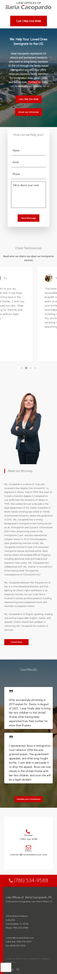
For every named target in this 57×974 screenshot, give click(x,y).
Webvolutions (11, 962)
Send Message (28, 218)
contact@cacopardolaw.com (20, 937)
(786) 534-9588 (30, 880)
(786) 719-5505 (23, 941)
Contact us (34, 82)
